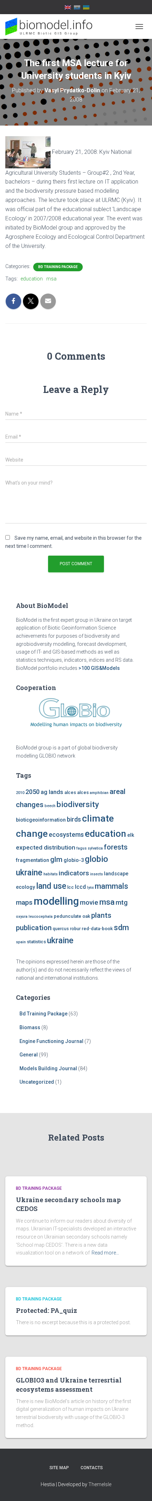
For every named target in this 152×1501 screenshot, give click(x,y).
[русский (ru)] (77, 7)
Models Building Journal (48, 1068)
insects (96, 874)
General (28, 1054)
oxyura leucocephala (34, 916)
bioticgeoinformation (41, 820)
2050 (32, 791)
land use (51, 886)
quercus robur (67, 928)
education (32, 279)
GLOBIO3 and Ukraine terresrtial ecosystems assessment (69, 1384)
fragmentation (32, 860)
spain (21, 942)
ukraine (60, 940)
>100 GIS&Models (99, 668)
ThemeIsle (99, 1484)
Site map (59, 1467)
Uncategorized (36, 1082)
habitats (50, 874)
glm (56, 859)
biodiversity (78, 804)
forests (116, 847)
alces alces (76, 792)
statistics (36, 941)
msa (51, 279)
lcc (70, 887)
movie (89, 902)
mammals (111, 886)
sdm (121, 927)
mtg (122, 902)
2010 (20, 792)
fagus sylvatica (89, 848)
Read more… (105, 1253)
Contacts (92, 1467)
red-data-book (97, 928)
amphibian (99, 792)
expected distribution (45, 847)
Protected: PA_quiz (46, 1310)
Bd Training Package (58, 267)
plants (101, 915)
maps (24, 902)
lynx (90, 887)
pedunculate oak (72, 916)
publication (34, 927)
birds (74, 819)
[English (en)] (68, 7)
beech (50, 806)
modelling (56, 901)
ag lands (52, 792)
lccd (80, 886)
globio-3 (74, 860)
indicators (74, 873)
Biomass (29, 1027)
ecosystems (66, 834)
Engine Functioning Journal (51, 1041)
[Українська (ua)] (86, 7)
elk (130, 835)
